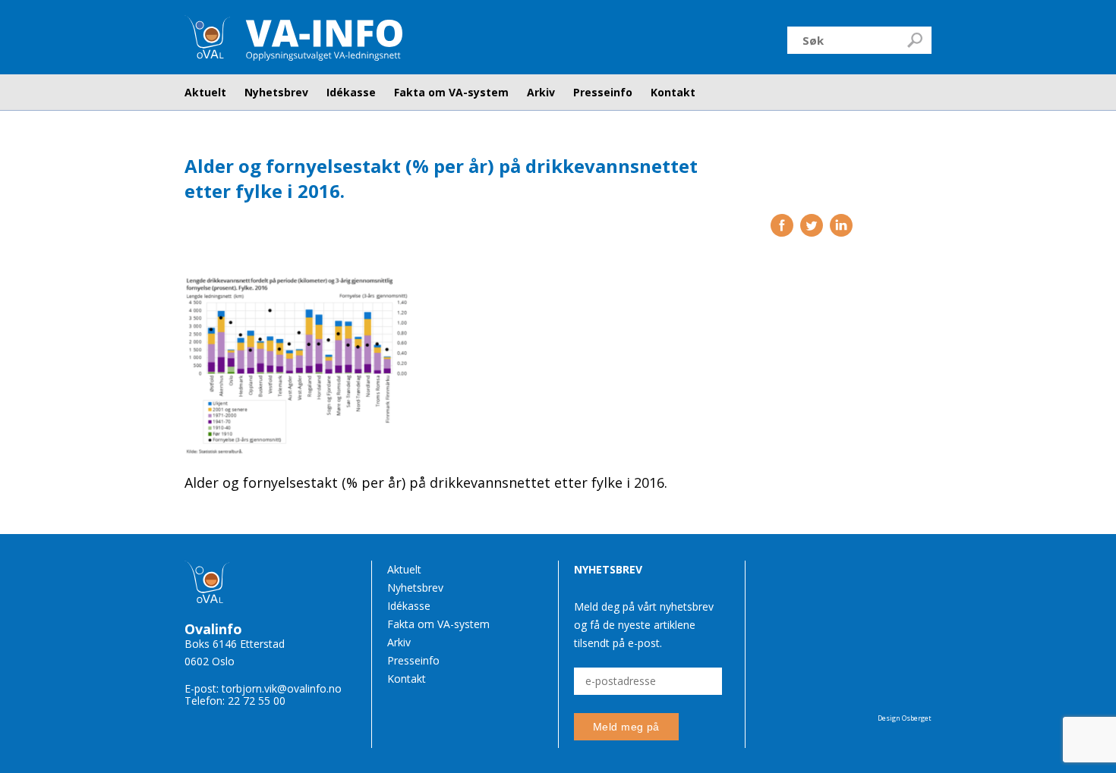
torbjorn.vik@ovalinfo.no (282, 688)
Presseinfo (602, 92)
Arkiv (541, 92)
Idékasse (351, 92)
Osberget (917, 718)
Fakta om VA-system (451, 92)
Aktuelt (205, 92)
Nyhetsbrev (276, 92)
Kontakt (673, 92)
